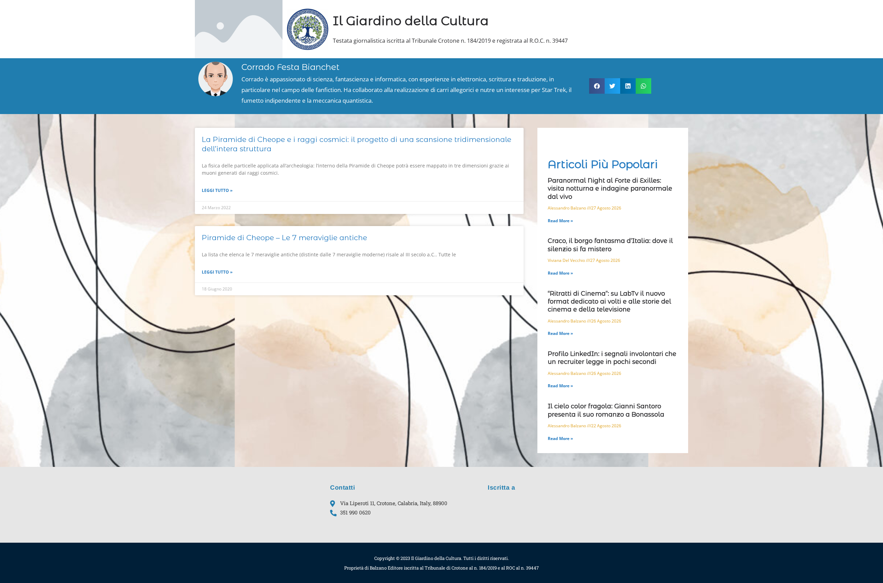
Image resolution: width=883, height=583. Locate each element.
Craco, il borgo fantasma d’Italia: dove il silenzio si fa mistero (610, 245)
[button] (597, 86)
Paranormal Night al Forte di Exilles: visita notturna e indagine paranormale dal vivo (610, 189)
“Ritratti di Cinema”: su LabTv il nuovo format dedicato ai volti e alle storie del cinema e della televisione (609, 302)
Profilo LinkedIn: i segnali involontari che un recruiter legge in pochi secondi (612, 358)
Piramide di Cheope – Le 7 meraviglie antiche (284, 237)
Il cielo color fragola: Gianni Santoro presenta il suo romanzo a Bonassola (606, 410)
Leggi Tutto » (217, 190)
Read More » (560, 221)
